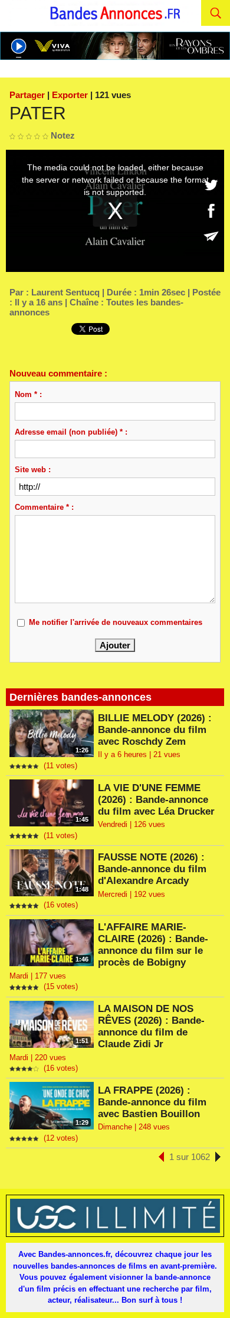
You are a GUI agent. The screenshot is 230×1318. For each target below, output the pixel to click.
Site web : (33, 469)
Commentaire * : (44, 507)
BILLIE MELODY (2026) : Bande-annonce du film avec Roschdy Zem (155, 729)
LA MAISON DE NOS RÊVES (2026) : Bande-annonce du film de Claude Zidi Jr (151, 1026)
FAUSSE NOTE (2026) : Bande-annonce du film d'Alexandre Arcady (152, 869)
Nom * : (28, 394)
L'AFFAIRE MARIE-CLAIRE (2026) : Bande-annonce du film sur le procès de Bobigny (153, 945)
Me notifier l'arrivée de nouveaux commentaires (115, 622)
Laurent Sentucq (65, 292)
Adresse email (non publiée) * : (71, 432)
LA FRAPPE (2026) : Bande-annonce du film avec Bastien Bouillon (152, 1102)
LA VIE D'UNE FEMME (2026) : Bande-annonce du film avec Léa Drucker (156, 799)
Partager (27, 95)
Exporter (70, 95)
